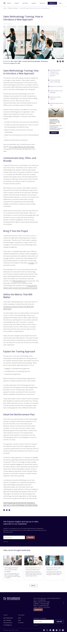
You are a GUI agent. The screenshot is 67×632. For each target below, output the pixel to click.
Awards (40, 2)
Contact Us (52, 3)
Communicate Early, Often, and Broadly (55, 81)
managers (31, 263)
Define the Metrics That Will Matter (56, 91)
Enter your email (8, 537)
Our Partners (21, 622)
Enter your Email (38, 621)
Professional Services (7, 622)
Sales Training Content (8, 618)
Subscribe (30, 537)
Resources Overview (13, 8)
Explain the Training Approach (55, 98)
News (19, 620)
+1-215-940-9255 (41, 600)
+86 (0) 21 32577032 (44, 607)
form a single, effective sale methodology (21, 147)
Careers (13, 630)
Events (19, 618)
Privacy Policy (5, 541)
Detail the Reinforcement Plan (56, 104)
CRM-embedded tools (19, 281)
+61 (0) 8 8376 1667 (43, 605)
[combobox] (61, 3)
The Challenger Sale (7, 2)
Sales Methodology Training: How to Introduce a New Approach (55, 72)
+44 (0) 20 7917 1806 (43, 602)
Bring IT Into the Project (56, 86)
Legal (17, 630)
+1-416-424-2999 (44, 604)
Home (4, 8)
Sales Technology (7, 620)
